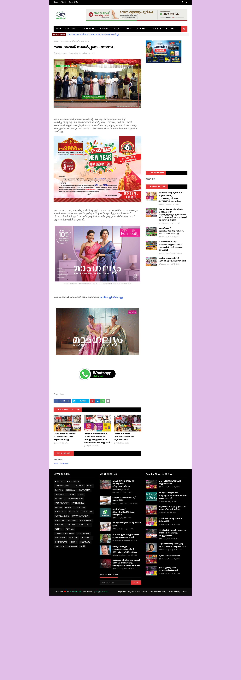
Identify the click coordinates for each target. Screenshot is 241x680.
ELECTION (59, 490)
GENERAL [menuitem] (104, 29)
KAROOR (58, 508)
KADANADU (59, 499)
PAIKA (81, 525)
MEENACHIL (59, 521)
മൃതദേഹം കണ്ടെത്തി (169, 556)
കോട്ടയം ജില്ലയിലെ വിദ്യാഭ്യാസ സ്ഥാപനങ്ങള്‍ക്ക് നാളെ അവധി (172, 496)
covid (82, 546)
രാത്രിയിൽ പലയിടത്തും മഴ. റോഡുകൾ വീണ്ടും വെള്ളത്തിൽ (172, 533)
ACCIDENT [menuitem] (141, 29)
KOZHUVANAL (87, 512)
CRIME (89, 486)
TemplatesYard (75, 592)
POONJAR (69, 529)
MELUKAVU (72, 521)
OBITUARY (71, 525)
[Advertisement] (166, 110)
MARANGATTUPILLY (80, 516)
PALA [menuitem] (116, 29)
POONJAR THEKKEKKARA (64, 534)
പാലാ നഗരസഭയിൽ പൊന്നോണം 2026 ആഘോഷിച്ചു (93, 34)
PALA (62, 41)
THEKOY (73, 542)
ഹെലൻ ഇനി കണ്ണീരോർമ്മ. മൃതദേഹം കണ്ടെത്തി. (126, 536)
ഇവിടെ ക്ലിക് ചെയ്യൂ (111, 297)
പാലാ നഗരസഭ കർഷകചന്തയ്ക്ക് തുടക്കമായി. (124, 437)
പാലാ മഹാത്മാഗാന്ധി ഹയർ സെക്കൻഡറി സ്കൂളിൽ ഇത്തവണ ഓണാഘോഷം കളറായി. (97, 438)
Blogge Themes (102, 592)
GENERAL (71, 495)
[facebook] (182, 2)
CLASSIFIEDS (79, 486)
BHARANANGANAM (62, 486)
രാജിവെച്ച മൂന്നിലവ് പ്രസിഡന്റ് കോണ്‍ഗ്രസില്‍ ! (172, 259)
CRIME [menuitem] (128, 29)
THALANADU (86, 538)
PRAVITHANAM (83, 534)
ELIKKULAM (70, 490)
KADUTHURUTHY (61, 503)
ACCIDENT (59, 482)
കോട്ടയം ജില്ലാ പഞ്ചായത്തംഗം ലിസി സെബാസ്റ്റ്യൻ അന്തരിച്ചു (124, 549)
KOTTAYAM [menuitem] (70, 29)
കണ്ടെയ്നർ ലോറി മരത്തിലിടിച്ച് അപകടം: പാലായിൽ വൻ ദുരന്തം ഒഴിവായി (170, 246)
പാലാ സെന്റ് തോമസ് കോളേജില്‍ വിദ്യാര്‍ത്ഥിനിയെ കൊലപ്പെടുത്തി (123, 485)
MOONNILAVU (85, 521)
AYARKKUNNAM (73, 482)
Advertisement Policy (158, 592)
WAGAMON (72, 546)
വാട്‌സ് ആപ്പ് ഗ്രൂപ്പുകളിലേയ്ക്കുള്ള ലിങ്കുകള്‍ (123, 512)
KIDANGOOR (80, 508)
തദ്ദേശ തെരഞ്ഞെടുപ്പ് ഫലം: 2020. (123, 498)
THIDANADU (85, 542)
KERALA (68, 508)
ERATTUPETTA (84, 490)
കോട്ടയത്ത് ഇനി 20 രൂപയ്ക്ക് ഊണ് (126, 524)
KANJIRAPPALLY (78, 503)
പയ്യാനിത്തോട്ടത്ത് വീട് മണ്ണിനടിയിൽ (169, 482)
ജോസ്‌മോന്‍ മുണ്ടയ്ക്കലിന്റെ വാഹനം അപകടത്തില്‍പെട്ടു (171, 231)
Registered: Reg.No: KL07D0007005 (132, 592)
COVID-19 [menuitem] (156, 29)
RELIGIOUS (73, 538)
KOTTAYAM (73, 512)
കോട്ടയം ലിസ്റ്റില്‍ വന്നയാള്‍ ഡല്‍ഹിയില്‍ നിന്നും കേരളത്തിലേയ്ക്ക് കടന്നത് (126, 563)
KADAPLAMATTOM (75, 499)
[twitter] (186, 2)
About (63, 2)
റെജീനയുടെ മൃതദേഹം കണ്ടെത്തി (170, 519)
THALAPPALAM (61, 542)
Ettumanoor (59, 495)
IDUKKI (81, 495)
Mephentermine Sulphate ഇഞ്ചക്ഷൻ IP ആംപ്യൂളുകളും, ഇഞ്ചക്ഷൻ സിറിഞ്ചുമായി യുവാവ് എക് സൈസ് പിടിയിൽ (172, 214)
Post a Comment (61, 464)
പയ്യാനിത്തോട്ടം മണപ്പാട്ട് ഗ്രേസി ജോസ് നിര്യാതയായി (172, 545)
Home (56, 2)
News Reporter (62, 53)
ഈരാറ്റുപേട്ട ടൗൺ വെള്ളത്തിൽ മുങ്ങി (168, 569)
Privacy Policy (174, 592)
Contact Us (73, 2)
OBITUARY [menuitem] (169, 29)
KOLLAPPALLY (60, 512)
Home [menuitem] (58, 29)
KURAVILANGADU (62, 516)
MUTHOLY (59, 525)
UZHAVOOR (59, 546)
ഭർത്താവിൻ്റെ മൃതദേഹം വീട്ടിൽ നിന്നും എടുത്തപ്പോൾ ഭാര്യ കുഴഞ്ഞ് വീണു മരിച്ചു (170, 197)
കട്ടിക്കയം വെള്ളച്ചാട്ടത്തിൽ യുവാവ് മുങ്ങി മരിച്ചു (172, 508)
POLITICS (58, 529)
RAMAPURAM (60, 538)
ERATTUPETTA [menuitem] (87, 29)
